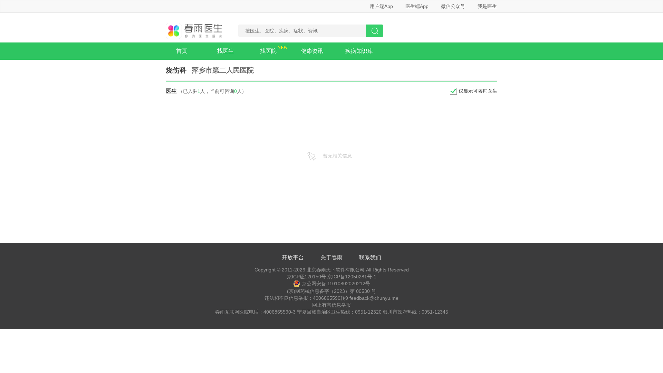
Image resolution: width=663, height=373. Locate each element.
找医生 (225, 51)
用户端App (381, 6)
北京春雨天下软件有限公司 (336, 269)
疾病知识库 (359, 51)
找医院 (268, 51)
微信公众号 (453, 6)
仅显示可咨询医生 (478, 90)
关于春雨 (331, 257)
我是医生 (487, 6)
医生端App (417, 6)
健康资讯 (312, 51)
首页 (181, 51)
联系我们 (370, 257)
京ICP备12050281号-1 (351, 276)
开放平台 (293, 257)
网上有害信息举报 (331, 305)
